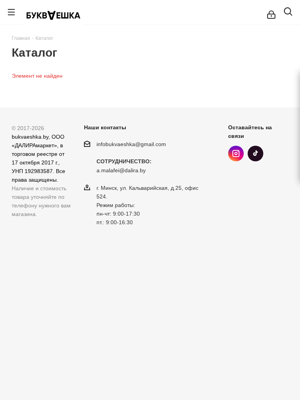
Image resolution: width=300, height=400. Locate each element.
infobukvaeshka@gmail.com (131, 144)
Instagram (236, 153)
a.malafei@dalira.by (121, 171)
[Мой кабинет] (271, 12)
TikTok (255, 153)
